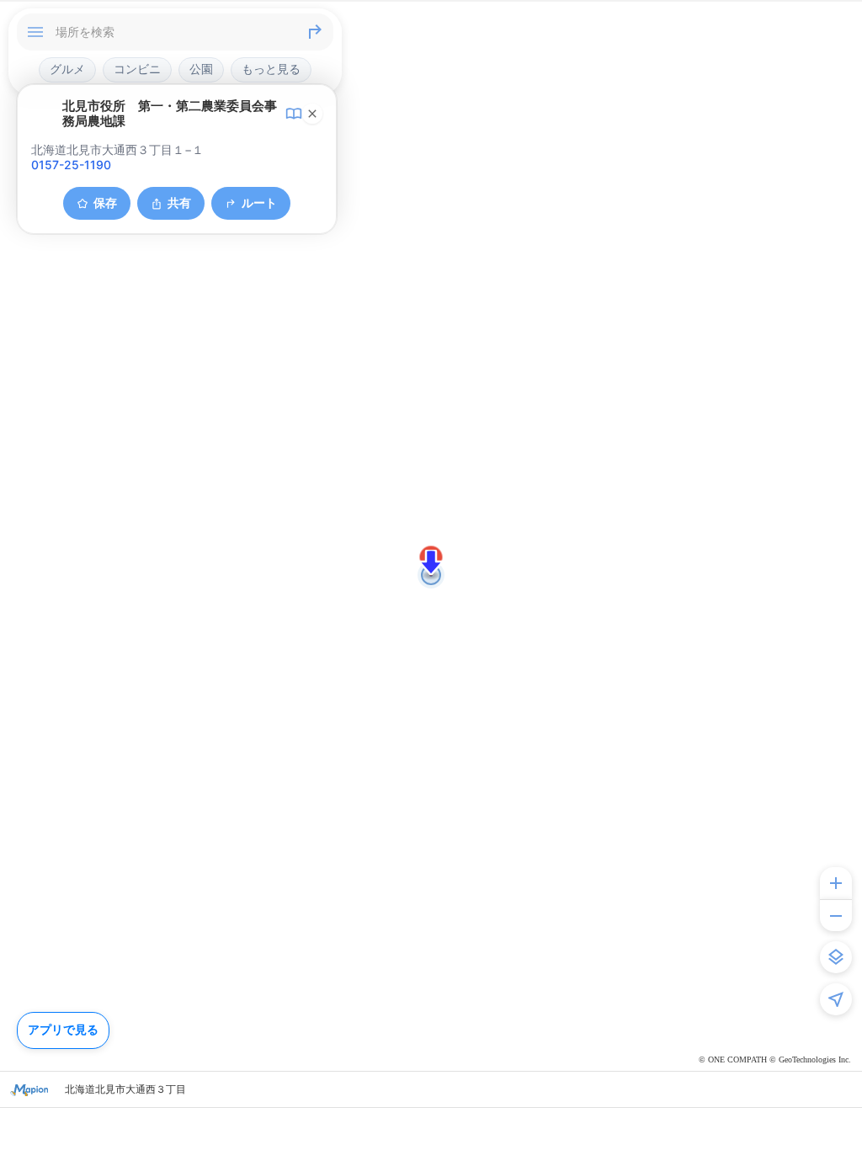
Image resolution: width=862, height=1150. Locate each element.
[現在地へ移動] (836, 999)
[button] (431, 562)
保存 (105, 202)
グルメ (67, 69)
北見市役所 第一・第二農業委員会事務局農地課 (169, 113)
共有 (179, 202)
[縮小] (836, 915)
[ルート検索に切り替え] (315, 32)
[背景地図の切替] (836, 957)
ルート (259, 202)
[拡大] (836, 883)
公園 (201, 69)
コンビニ (137, 69)
